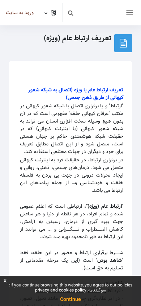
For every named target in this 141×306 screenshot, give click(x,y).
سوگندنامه (97, 290)
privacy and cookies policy (60, 290)
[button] (70, 12)
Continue (70, 299)
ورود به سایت (20, 13)
